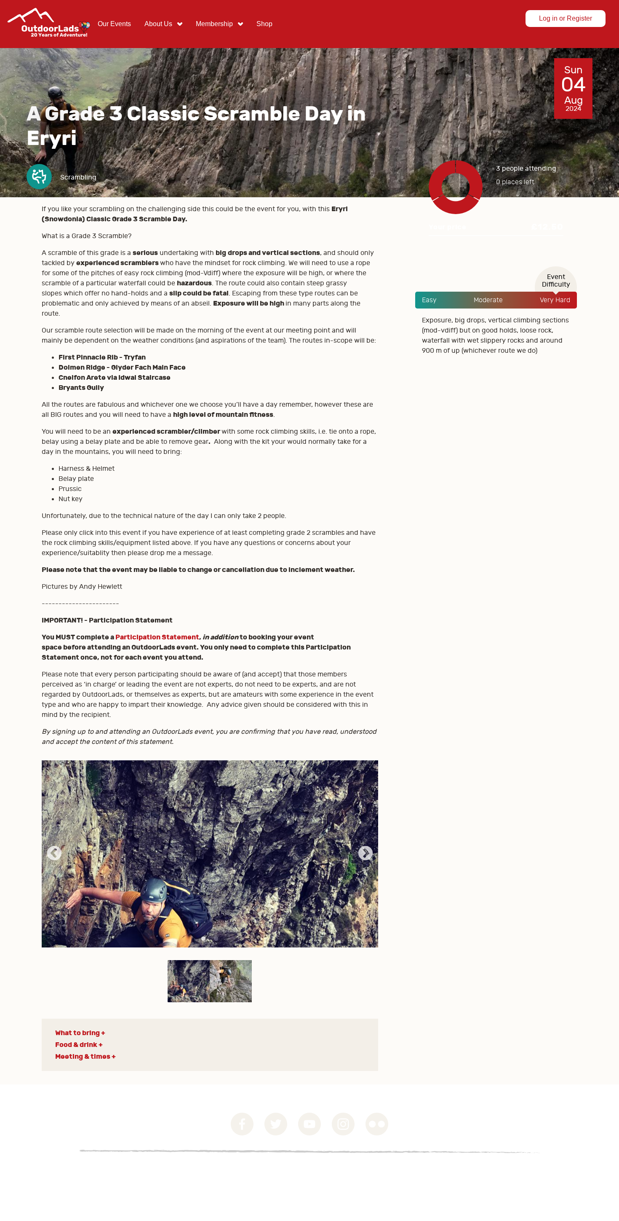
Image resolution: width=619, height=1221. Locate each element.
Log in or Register (565, 18)
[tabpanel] (210, 853)
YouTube (309, 1124)
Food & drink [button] (76, 1045)
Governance (42, 1171)
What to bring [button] (77, 1033)
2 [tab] (216, 939)
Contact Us (164, 1171)
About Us (158, 23)
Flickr (377, 1124)
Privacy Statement (104, 1171)
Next (365, 853)
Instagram (343, 1124)
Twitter (275, 1124)
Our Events (114, 23)
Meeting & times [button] (82, 1056)
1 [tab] (203, 939)
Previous (54, 853)
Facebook (242, 1124)
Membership (214, 23)
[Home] (49, 43)
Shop (264, 23)
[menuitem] (114, 24)
